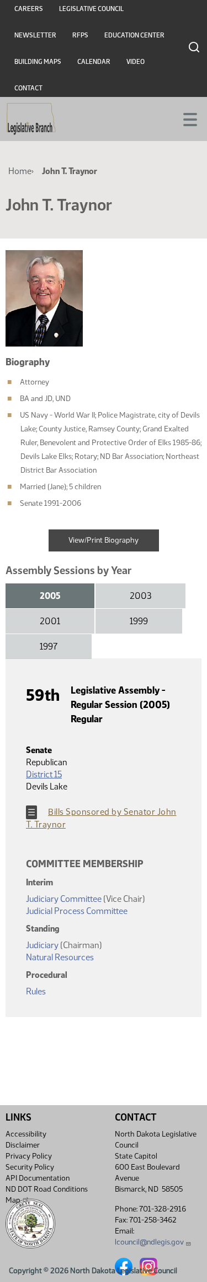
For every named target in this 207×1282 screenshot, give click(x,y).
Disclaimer (23, 1145)
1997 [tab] (48, 646)
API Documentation (38, 1178)
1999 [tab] (139, 621)
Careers (28, 9)
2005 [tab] (50, 596)
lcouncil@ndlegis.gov (149, 1242)
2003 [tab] (140, 596)
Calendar (93, 62)
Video (135, 62)
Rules (36, 991)
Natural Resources (60, 957)
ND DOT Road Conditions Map (47, 1194)
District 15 (44, 774)
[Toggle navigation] (185, 118)
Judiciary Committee (64, 899)
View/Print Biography (103, 540)
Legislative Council (91, 9)
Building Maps (37, 62)
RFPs (80, 35)
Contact (28, 88)
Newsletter (35, 35)
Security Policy (30, 1167)
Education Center (134, 35)
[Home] (31, 119)
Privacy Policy (29, 1156)
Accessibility (26, 1134)
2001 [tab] (50, 621)
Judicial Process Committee (77, 911)
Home (19, 171)
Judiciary (43, 945)
